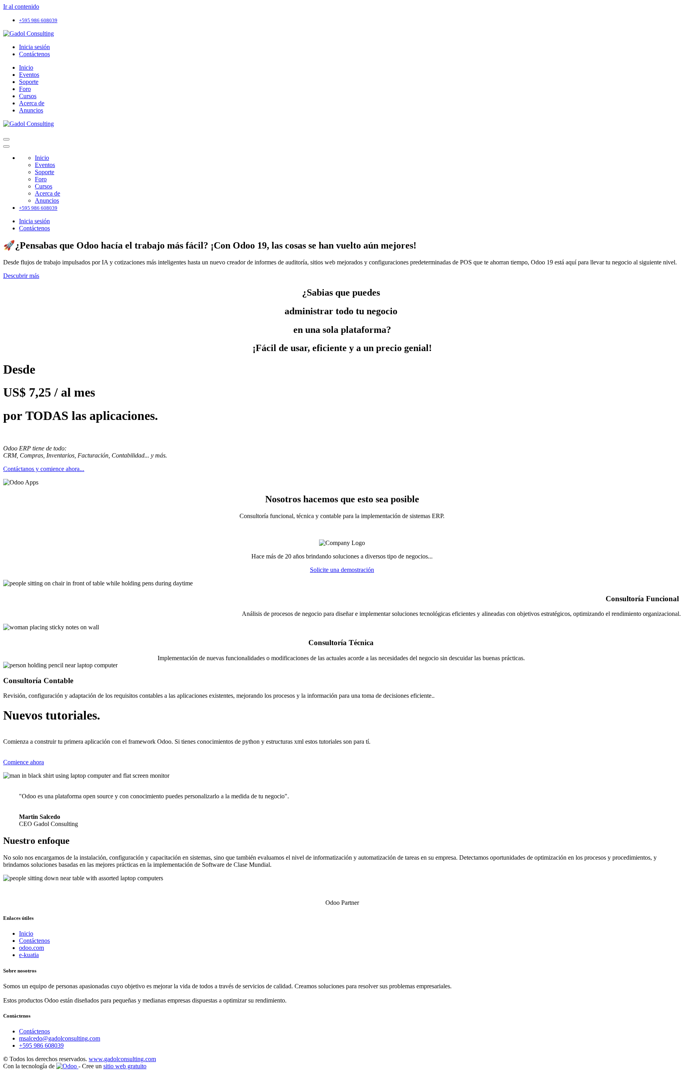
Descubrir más (21, 275)
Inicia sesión (34, 47)
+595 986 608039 (41, 1045)
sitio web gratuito (124, 1066)
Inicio (26, 933)
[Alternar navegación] (6, 139)
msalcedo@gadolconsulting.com (59, 1038)
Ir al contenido (21, 6)
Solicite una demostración (342, 569)
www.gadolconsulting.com (122, 1059)
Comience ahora (23, 762)
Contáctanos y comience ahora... (43, 468)
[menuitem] (26, 67)
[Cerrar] (6, 146)
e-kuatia (29, 954)
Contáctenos (34, 54)
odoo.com (31, 947)
